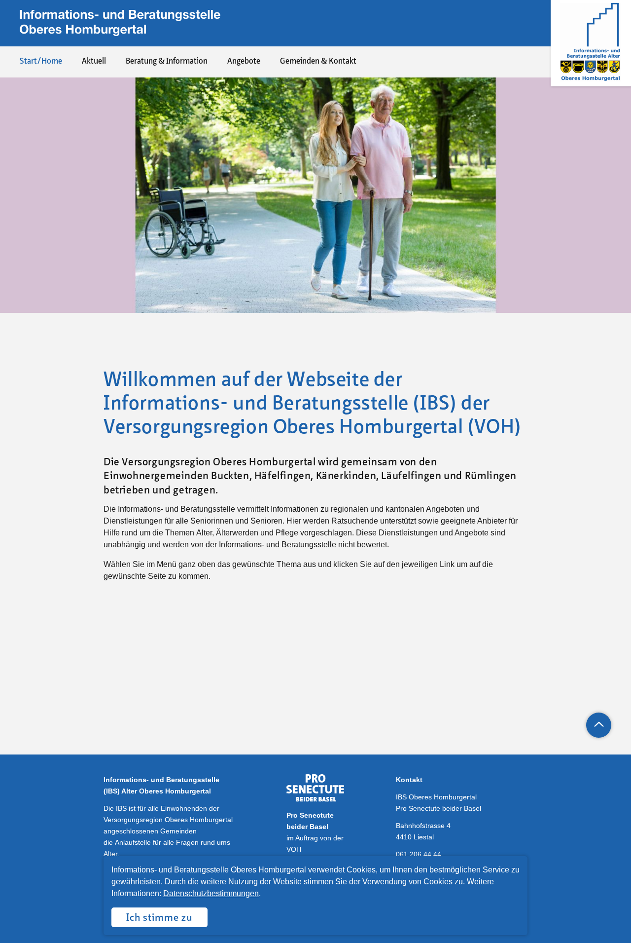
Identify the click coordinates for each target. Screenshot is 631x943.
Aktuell (94, 62)
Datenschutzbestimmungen (211, 893)
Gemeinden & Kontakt (318, 62)
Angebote (243, 62)
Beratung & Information (167, 62)
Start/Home (41, 62)
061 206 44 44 (418, 854)
